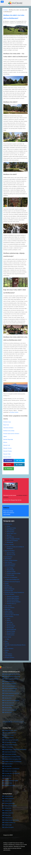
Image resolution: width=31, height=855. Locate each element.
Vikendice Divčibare (9, 594)
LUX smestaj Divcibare (9, 686)
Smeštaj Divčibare (8, 796)
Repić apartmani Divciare (10, 710)
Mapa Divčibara (10, 529)
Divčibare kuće (7, 808)
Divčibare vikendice (8, 812)
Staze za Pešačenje (9, 588)
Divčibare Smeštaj (9, 544)
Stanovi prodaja (10, 575)
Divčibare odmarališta (9, 803)
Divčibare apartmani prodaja (13, 573)
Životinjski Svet (10, 537)
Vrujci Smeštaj (6, 514)
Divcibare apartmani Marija (10, 688)
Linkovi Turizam (8, 611)
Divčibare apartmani (9, 798)
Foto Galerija (8, 637)
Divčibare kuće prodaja (8, 430)
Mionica (5, 442)
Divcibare (5, 9)
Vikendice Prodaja (11, 571)
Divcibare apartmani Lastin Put (11, 693)
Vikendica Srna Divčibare (13, 600)
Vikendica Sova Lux (11, 603)
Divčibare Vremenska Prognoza (12, 581)
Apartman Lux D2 (11, 554)
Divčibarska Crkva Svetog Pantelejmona (14, 592)
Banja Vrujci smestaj (8, 510)
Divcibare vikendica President (11, 678)
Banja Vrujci (6, 424)
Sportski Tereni (8, 587)
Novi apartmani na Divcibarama (11, 700)
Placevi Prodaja (10, 569)
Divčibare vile (7, 815)
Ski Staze (7, 585)
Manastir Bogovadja (8, 439)
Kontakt (7, 583)
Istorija (8, 526)
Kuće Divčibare (8, 653)
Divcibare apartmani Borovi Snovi (12, 674)
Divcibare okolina (14, 412)
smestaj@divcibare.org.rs (13, 722)
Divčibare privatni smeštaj (10, 805)
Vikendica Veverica (8, 705)
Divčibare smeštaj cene (9, 822)
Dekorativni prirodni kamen (9, 495)
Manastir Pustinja (7, 451)
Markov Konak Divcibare (10, 690)
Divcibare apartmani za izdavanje (12, 676)
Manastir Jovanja (7, 448)
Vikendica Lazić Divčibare (13, 596)
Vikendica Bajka (8, 707)
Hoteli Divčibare (8, 556)
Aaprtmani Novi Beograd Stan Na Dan (12, 500)
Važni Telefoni (8, 605)
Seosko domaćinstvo (9, 695)
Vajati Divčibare (8, 655)
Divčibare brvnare (8, 817)
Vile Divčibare (8, 558)
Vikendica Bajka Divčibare (13, 598)
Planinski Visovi (10, 531)
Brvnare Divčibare (9, 648)
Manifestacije (10, 542)
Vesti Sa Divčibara (9, 613)
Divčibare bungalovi (9, 827)
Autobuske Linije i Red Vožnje (12, 614)
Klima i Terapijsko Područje (13, 538)
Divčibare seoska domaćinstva (11, 820)
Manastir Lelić (6, 445)
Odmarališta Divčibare (10, 564)
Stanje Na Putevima (9, 607)
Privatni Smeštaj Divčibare (11, 560)
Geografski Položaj (11, 528)
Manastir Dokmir (7, 456)
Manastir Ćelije (6, 454)
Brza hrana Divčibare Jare (13, 579)
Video (6, 652)
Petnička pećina (10, 634)
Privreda (7, 643)
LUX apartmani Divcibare (10, 683)
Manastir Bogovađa (11, 629)
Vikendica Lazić (8, 712)
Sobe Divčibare (8, 562)
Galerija (7, 650)
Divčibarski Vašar (9, 590)
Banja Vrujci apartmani (8, 512)
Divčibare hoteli (8, 801)
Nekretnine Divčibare (8, 427)
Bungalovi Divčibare (9, 657)
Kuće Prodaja (10, 568)
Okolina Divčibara (9, 616)
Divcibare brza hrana (9, 681)
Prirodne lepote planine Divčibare (11, 433)
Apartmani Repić (11, 552)
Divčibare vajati (8, 824)
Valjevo (5, 436)
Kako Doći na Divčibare (12, 540)
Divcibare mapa (7, 421)
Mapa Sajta (7, 609)
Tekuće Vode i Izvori (11, 533)
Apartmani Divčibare (10, 550)
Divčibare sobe (7, 810)
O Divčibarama (8, 524)
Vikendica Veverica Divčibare (13, 601)
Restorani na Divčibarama (11, 577)
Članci (6, 641)
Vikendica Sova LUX (9, 702)
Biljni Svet (9, 535)
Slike (8, 639)
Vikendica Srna (7, 698)
